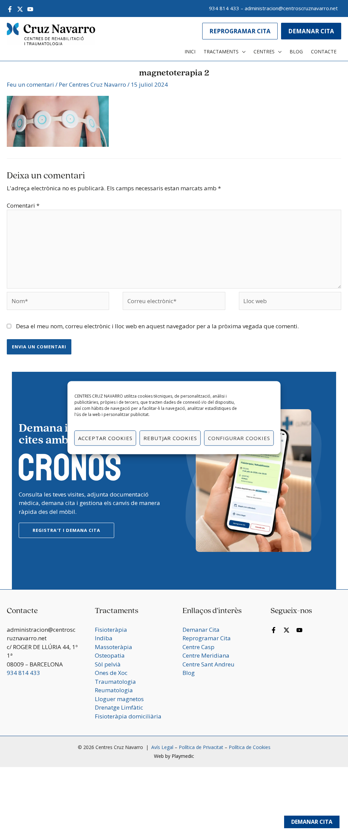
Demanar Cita (311, 821)
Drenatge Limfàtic (119, 707)
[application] (242, 51)
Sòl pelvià (108, 664)
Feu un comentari (30, 84)
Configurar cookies (239, 438)
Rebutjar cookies (170, 438)
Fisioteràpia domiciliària (128, 716)
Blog (188, 673)
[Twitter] (20, 9)
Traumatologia (115, 681)
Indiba (103, 638)
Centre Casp (198, 647)
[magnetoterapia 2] (58, 120)
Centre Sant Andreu (208, 664)
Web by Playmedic (174, 756)
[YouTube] (30, 9)
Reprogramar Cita (206, 638)
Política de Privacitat (201, 747)
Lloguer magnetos (119, 699)
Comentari (23, 205)
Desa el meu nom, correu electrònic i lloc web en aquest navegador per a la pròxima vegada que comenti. (157, 326)
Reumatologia (114, 690)
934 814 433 (224, 8)
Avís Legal (161, 747)
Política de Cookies (250, 747)
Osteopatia (110, 655)
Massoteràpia (113, 647)
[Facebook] (10, 9)
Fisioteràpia (111, 629)
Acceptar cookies (105, 438)
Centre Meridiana (205, 655)
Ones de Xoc (111, 673)
